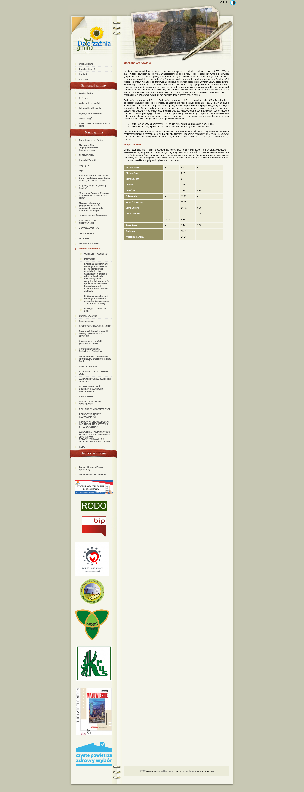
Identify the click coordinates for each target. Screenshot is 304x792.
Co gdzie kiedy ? (87, 69)
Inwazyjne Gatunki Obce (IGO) (96, 309)
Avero (178, 771)
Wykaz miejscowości (89, 103)
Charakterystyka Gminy (91, 140)
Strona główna (86, 64)
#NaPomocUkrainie (89, 243)
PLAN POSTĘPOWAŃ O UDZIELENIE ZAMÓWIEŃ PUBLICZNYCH (91, 389)
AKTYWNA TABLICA (89, 228)
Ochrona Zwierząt (88, 316)
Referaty (83, 98)
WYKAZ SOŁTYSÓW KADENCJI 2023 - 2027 (95, 380)
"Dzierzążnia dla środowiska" (93, 215)
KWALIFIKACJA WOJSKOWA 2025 (93, 372)
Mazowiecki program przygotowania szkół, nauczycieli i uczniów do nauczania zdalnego (91, 207)
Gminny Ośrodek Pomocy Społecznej (92, 468)
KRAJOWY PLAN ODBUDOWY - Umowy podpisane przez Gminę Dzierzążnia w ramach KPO (95, 178)
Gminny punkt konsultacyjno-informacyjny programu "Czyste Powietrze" (95, 359)
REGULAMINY (86, 396)
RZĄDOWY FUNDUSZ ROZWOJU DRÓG (90, 415)
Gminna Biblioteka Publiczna (93, 474)
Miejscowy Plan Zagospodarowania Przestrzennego (88, 147)
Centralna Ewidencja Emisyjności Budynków (90, 350)
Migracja (83, 170)
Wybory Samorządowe (90, 113)
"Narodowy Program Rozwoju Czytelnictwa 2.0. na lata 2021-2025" (94, 195)
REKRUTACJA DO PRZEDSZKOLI (88, 222)
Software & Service (205, 771)
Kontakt (83, 74)
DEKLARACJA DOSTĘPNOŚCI (94, 409)
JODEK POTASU (87, 233)
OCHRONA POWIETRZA (96, 254)
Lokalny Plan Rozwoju (90, 108)
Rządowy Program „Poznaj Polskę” (92, 186)
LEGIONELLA (85, 238)
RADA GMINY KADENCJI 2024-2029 (94, 124)
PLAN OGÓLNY (86, 155)
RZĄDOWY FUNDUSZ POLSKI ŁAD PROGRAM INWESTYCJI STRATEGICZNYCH (94, 424)
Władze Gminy (86, 93)
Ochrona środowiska (89, 248)
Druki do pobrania (88, 366)
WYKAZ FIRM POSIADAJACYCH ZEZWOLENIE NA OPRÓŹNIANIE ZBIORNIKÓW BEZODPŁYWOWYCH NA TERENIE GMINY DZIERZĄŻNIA (95, 437)
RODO (82, 447)
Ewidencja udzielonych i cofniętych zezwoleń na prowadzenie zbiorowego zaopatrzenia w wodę (96, 300)
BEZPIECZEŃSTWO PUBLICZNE (95, 326)
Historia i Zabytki (87, 160)
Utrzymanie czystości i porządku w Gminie (90, 342)
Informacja (89, 259)
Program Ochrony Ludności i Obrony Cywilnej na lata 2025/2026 (93, 333)
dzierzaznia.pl (152, 771)
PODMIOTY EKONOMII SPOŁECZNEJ (90, 402)
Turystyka (84, 165)
